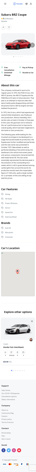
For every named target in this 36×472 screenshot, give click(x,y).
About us (5, 410)
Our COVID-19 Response (11, 393)
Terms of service (8, 422)
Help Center (6, 390)
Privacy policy (7, 419)
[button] (26, 4)
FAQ (3, 436)
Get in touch (6, 439)
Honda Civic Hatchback (13, 347)
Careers (4, 416)
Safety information (8, 399)
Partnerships (6, 433)
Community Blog (8, 413)
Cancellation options (9, 396)
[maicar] (31, 339)
